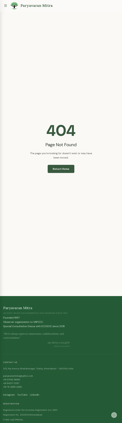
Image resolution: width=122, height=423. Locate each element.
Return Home (61, 169)
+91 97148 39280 (11, 379)
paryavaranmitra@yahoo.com (18, 376)
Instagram (9, 394)
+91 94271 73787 (11, 383)
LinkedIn (34, 394)
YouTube (22, 394)
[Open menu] (6, 6)
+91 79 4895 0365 (12, 387)
